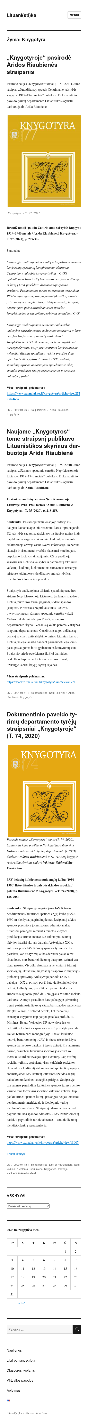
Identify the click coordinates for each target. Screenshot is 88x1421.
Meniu (74, 15)
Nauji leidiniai (38, 410)
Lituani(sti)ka (21, 15)
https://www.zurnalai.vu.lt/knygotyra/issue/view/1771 (41, 682)
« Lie (21, 1303)
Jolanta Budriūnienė (31, 1169)
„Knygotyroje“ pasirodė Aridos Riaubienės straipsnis (39, 64)
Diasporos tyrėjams (21, 1370)
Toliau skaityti (16, 1154)
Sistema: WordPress (36, 1413)
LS (8, 410)
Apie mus (13, 1390)
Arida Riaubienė (59, 410)
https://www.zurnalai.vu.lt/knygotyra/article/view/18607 (43, 1142)
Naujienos (14, 1350)
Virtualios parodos (20, 1380)
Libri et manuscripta (60, 1164)
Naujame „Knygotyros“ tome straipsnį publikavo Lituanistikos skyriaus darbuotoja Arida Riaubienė (43, 442)
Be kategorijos (38, 693)
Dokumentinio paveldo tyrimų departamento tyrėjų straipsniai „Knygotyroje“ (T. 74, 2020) (42, 725)
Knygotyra (13, 414)
